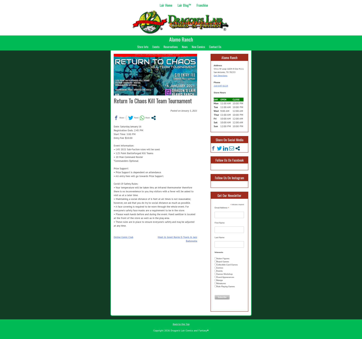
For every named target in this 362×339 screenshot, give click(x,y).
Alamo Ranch (181, 39)
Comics (219, 268)
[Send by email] (231, 148)
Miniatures (221, 283)
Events (156, 46)
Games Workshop (224, 274)
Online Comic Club (123, 237)
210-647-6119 (221, 85)
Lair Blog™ (184, 5)
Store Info (142, 46)
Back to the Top (181, 324)
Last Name (219, 237)
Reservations (171, 46)
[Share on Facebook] (119, 117)
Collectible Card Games (227, 265)
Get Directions (220, 75)
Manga (219, 280)
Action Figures (222, 258)
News (185, 46)
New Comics (198, 46)
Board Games (222, 261)
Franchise (202, 5)
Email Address (222, 207)
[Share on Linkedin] (225, 148)
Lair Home (166, 5)
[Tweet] (133, 117)
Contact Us (215, 46)
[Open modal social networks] (153, 117)
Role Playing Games (225, 286)
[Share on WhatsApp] (145, 117)
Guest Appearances (225, 277)
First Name (220, 223)
